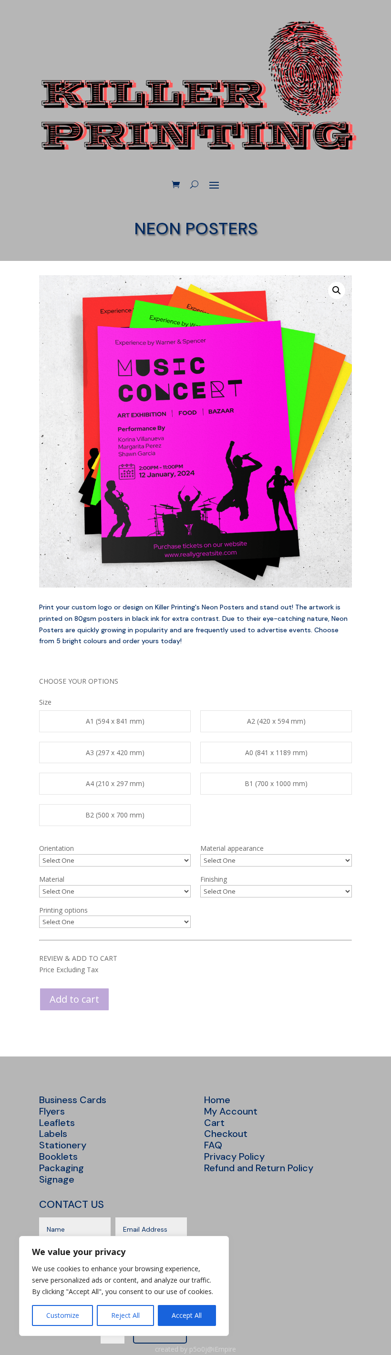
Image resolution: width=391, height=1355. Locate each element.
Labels (53, 1133)
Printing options (63, 910)
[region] (124, 1286)
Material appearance (232, 848)
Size (45, 702)
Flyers (52, 1111)
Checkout (225, 1133)
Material (51, 879)
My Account (230, 1111)
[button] (336, 290)
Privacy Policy (234, 1156)
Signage (56, 1179)
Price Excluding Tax (68, 969)
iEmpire (224, 1349)
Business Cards (72, 1100)
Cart (214, 1122)
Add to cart (74, 999)
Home (217, 1100)
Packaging (61, 1168)
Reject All (125, 1315)
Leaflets (57, 1122)
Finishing (213, 879)
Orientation (56, 848)
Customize (62, 1315)
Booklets (58, 1156)
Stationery (62, 1145)
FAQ (213, 1145)
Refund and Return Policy (258, 1168)
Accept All (187, 1315)
